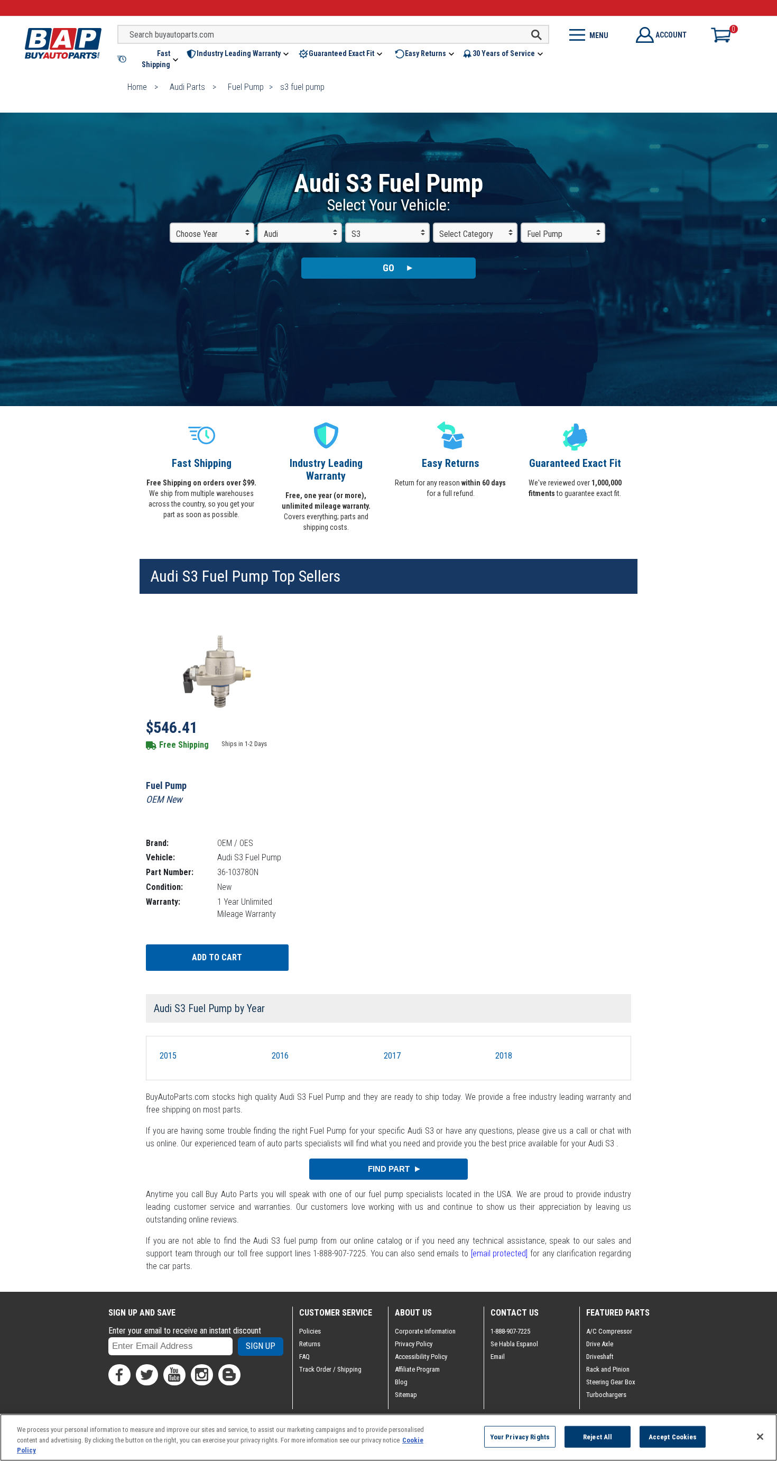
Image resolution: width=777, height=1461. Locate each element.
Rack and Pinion (608, 1369)
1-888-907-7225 (510, 1331)
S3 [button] (356, 234)
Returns (309, 1344)
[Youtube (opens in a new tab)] (174, 1374)
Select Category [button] (466, 234)
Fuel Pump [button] (544, 234)
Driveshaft (600, 1357)
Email (498, 1357)
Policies (310, 1331)
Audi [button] (271, 234)
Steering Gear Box (610, 1382)
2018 (503, 1056)
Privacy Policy (413, 1344)
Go (388, 267)
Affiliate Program (417, 1369)
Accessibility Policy (421, 1357)
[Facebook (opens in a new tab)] (119, 1374)
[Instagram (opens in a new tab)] (202, 1374)
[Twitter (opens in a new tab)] (147, 1374)
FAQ (304, 1357)
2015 (168, 1056)
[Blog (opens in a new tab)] (229, 1374)
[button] (148, 59)
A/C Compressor (609, 1331)
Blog (401, 1382)
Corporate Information (425, 1331)
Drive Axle (599, 1344)
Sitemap (406, 1395)
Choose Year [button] (197, 234)
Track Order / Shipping (330, 1369)
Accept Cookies (673, 1436)
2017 (392, 1056)
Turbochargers (606, 1395)
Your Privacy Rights (520, 1436)
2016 (280, 1056)
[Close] (760, 1436)
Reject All (597, 1436)
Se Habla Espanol (514, 1344)
